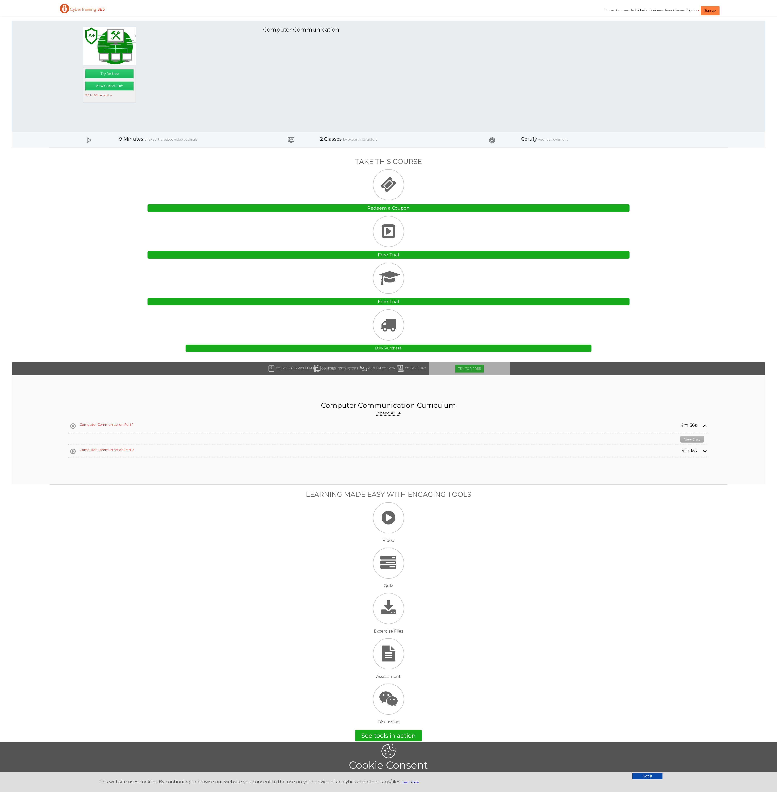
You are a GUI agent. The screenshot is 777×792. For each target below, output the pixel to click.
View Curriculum (109, 86)
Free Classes (674, 10)
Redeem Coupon (381, 368)
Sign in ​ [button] (692, 10)
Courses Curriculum (293, 368)
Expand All (386, 413)
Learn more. (410, 782)
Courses (622, 10)
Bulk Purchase (388, 348)
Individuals (639, 10)
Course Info (415, 368)
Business (656, 10)
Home (609, 10)
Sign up (710, 10)
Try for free (109, 74)
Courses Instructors (339, 368)
